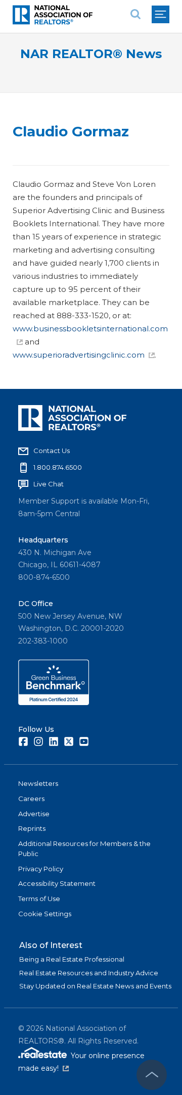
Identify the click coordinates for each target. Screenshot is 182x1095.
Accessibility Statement (57, 883)
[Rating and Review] (53, 702)
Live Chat (48, 484)
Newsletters (38, 783)
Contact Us (51, 450)
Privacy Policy (40, 869)
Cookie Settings (44, 914)
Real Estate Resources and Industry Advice (88, 973)
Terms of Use (39, 898)
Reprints (32, 828)
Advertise (34, 814)
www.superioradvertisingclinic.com (79, 355)
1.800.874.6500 (57, 467)
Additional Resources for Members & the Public (84, 848)
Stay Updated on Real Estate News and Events (95, 986)
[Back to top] (151, 1075)
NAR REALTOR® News (91, 53)
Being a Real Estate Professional (71, 959)
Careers (31, 798)
